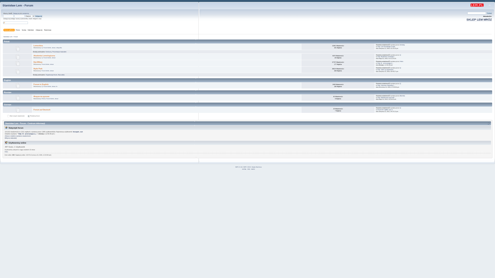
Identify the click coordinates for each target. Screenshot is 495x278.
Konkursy (49, 52)
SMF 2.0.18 (238, 167)
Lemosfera (38, 46)
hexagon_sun (78, 132)
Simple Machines (257, 167)
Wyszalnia (61, 75)
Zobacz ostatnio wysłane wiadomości (18, 136)
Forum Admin (47, 47)
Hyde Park (38, 69)
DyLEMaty (38, 62)
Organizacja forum (51, 75)
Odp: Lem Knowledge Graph (386, 46)
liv (56, 86)
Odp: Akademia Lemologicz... (386, 56)
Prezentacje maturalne (59, 52)
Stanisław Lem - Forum (18, 5)
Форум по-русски (41, 96)
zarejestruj (25, 13)
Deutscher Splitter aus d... (385, 109)
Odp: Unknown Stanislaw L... (386, 85)
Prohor (44, 98)
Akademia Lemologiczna (44, 56)
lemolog (402, 45)
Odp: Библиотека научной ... (386, 97)
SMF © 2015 (247, 167)
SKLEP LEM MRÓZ (479, 19)
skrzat (53, 47)
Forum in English (41, 84)
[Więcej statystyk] (11, 138)
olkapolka (59, 47)
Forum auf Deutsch (42, 110)
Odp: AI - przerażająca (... (385, 63)
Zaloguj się (16, 13)
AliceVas (402, 96)
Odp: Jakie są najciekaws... (386, 69)
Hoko (401, 61)
